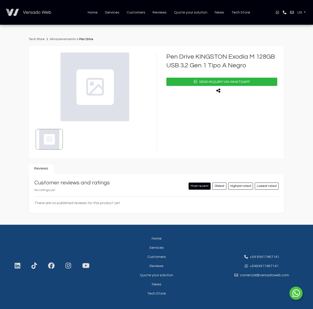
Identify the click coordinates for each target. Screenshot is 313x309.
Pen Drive (86, 39)
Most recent (200, 186)
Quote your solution (190, 12)
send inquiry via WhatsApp (223, 82)
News (219, 12)
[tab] (41, 169)
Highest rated (240, 186)
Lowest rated (267, 186)
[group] (95, 86)
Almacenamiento (63, 39)
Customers (136, 12)
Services (112, 12)
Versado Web (37, 12)
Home (93, 12)
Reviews (160, 12)
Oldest (219, 186)
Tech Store (240, 12)
